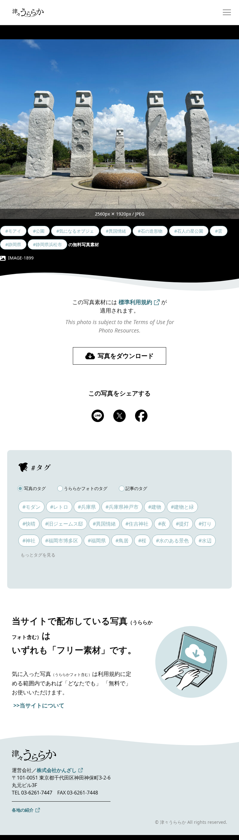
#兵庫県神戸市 (121, 506)
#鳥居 (122, 540)
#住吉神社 (136, 523)
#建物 (154, 506)
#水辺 (205, 540)
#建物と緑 (182, 506)
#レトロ (59, 506)
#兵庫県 (87, 506)
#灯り (205, 523)
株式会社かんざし (57, 770)
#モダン (31, 506)
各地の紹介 (23, 810)
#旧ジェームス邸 (64, 523)
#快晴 (28, 523)
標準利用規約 (135, 302)
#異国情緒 (104, 523)
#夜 (162, 523)
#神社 (28, 540)
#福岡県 (97, 540)
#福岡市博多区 (61, 540)
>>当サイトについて (38, 705)
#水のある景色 (172, 540)
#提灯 (182, 523)
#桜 (142, 540)
